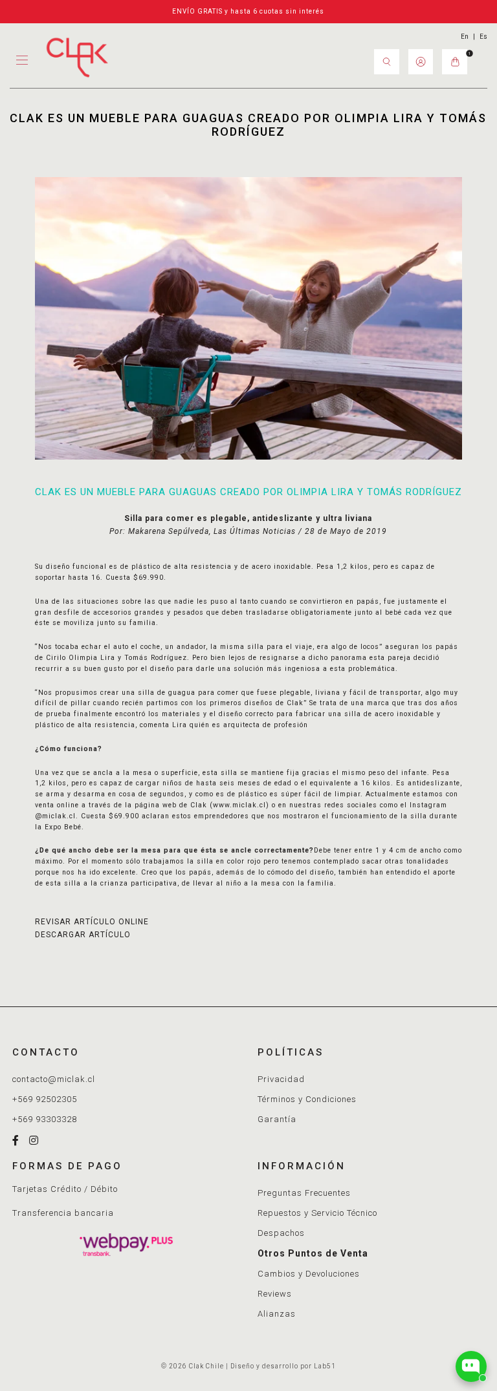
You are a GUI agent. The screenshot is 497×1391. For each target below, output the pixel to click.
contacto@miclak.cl (53, 1079)
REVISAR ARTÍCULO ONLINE (92, 921)
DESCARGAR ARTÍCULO (83, 934)
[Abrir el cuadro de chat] (471, 1366)
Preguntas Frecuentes (304, 1193)
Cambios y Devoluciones (309, 1274)
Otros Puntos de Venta (313, 1253)
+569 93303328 (44, 1119)
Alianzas (277, 1314)
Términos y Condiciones (307, 1099)
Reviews (275, 1294)
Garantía (277, 1119)
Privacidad (281, 1079)
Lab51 (325, 1366)
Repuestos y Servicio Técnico (317, 1213)
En (465, 36)
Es (483, 36)
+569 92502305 (44, 1099)
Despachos (281, 1233)
